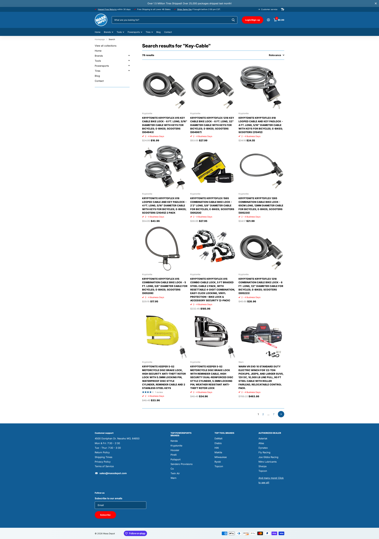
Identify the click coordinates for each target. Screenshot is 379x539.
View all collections (105, 45)
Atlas (261, 443)
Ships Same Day (184, 9)
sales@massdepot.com (113, 473)
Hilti (217, 447)
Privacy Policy (103, 461)
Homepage (100, 39)
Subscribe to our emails (108, 498)
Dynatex (263, 447)
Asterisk (262, 438)
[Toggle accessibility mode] (282, 9)
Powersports (134, 32)
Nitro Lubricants (267, 461)
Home (97, 32)
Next (281, 414)
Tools (119, 32)
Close (375, 3)
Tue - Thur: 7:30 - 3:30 (108, 447)
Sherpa (262, 466)
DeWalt (218, 438)
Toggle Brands (129, 55)
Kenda (174, 440)
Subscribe (105, 515)
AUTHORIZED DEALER (269, 433)
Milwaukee (221, 457)
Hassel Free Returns (107, 9)
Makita (218, 452)
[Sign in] (268, 20)
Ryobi (218, 461)
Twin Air (175, 473)
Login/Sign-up (252, 20)
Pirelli (174, 454)
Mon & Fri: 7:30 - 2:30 (107, 443)
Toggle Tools (129, 60)
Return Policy (102, 452)
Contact (168, 32)
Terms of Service (104, 466)
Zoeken (233, 20)
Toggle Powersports (129, 65)
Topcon (219, 466)
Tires (148, 32)
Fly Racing (264, 452)
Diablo (218, 443)
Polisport (175, 459)
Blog (158, 32)
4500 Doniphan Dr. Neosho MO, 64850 (117, 438)
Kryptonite (176, 445)
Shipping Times (103, 457)
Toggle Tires (129, 70)
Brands (107, 32)
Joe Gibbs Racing (268, 457)
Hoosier (175, 450)
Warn (173, 477)
